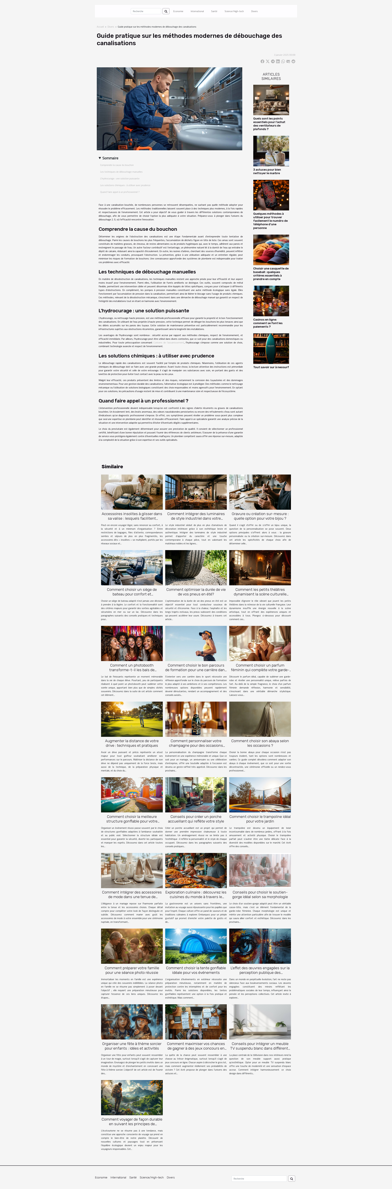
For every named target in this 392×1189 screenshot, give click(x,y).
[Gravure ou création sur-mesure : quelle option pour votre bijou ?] (260, 492)
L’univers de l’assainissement (168, 342)
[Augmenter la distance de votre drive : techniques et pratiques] (132, 719)
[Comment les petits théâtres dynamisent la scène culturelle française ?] (260, 567)
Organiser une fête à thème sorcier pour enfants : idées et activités (132, 1046)
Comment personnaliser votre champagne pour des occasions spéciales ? (196, 745)
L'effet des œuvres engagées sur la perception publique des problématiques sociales (260, 972)
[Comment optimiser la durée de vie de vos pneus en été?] (196, 567)
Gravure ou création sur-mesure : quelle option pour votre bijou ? (260, 516)
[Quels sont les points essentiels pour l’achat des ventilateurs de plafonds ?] (271, 99)
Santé (214, 11)
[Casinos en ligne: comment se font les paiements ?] (271, 301)
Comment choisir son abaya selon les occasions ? (260, 743)
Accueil (100, 26)
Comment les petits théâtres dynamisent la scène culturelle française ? (260, 594)
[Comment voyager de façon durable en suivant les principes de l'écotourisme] (132, 1097)
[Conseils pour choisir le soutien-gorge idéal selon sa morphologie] (260, 870)
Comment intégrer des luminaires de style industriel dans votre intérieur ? (196, 518)
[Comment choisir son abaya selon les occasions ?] (260, 719)
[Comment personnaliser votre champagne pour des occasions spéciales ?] (196, 719)
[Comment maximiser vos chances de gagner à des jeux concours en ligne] (196, 1021)
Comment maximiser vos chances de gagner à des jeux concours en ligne (196, 1048)
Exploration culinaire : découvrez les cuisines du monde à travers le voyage (195, 897)
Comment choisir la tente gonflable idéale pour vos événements (196, 970)
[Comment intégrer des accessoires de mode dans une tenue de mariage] (132, 870)
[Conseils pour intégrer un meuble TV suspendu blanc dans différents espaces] (260, 1021)
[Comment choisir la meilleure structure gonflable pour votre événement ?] (132, 794)
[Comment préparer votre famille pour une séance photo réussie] (132, 946)
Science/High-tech (234, 11)
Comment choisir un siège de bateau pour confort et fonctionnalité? (132, 594)
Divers (254, 11)
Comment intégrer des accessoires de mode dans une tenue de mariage (132, 897)
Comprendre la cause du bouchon (117, 165)
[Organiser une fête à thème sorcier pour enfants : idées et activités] (132, 1021)
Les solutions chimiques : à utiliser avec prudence (125, 185)
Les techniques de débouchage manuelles (121, 172)
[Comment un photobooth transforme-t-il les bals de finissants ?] (132, 643)
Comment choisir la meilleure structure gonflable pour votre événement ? (131, 821)
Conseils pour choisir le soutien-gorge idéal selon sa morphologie (260, 894)
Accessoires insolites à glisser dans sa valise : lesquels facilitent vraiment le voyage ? (132, 518)
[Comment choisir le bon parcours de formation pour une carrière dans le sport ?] (196, 643)
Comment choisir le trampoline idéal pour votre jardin (260, 818)
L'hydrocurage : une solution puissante (119, 178)
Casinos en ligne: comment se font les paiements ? (268, 323)
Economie (178, 11)
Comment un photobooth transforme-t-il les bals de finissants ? (132, 670)
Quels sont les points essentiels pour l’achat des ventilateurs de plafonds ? (269, 124)
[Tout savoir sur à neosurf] (271, 348)
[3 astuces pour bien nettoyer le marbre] (271, 151)
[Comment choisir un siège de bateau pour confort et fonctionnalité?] (132, 567)
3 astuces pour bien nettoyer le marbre (267, 171)
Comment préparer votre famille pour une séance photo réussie (132, 970)
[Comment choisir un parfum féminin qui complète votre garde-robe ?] (260, 643)
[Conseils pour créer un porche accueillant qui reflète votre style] (196, 794)
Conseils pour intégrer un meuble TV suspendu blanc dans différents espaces (260, 1048)
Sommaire (110, 158)
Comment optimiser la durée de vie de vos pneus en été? (196, 591)
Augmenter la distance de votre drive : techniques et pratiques (132, 743)
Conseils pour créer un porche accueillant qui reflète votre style (196, 818)
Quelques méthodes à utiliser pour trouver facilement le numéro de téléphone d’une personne (270, 221)
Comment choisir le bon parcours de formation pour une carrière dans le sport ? (196, 670)
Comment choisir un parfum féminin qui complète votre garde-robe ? (260, 670)
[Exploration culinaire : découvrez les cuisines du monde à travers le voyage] (196, 870)
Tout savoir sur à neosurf (271, 367)
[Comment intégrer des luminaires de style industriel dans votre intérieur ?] (196, 492)
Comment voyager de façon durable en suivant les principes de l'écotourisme (132, 1124)
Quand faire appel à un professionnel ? (119, 192)
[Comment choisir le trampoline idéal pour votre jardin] (260, 794)
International (197, 11)
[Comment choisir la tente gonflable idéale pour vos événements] (196, 946)
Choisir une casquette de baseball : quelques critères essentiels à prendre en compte (271, 274)
